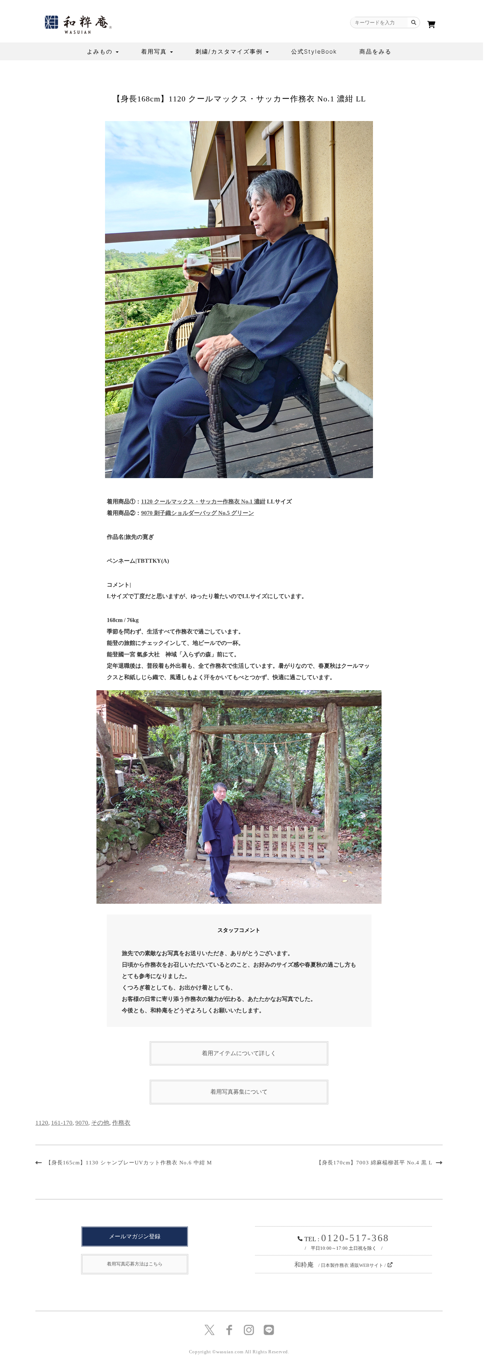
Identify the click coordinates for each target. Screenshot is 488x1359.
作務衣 (121, 1122)
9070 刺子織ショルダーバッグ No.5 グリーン (197, 513)
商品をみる (375, 51)
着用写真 (155, 51)
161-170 (62, 1122)
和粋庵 (340, 1264)
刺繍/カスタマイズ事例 (230, 51)
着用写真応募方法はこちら (135, 1264)
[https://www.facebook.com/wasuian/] (229, 1329)
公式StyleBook (314, 51)
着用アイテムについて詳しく (239, 1053)
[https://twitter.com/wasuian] (209, 1329)
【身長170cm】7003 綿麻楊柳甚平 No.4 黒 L (374, 1162)
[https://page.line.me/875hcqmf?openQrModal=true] (269, 1329)
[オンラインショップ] (431, 24)
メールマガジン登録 (134, 1236)
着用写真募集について (239, 1092)
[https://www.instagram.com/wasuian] (249, 1329)
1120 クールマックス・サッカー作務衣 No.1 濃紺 (203, 501)
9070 (81, 1122)
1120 (41, 1122)
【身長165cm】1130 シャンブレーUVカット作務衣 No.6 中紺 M (129, 1162)
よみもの (101, 51)
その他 (100, 1122)
